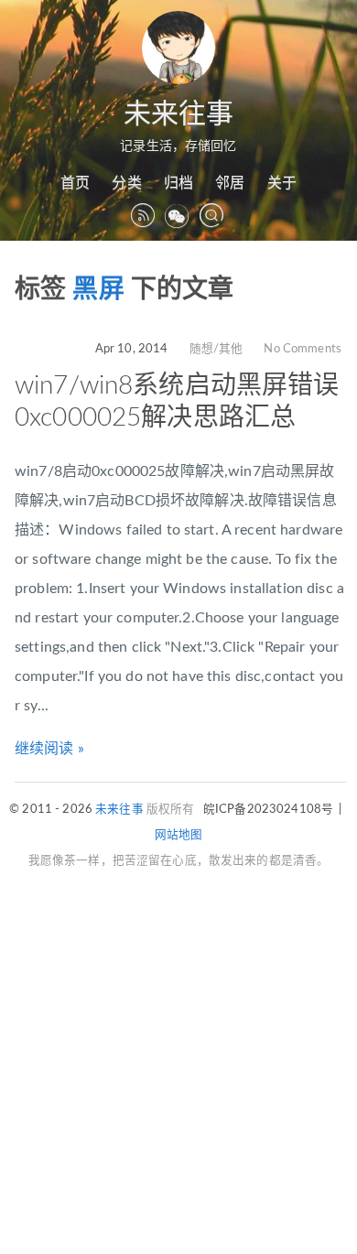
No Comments (302, 348)
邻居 (229, 183)
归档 (178, 183)
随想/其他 (216, 348)
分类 (126, 183)
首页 (75, 183)
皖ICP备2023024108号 (268, 809)
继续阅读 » (49, 748)
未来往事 (179, 114)
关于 (282, 183)
